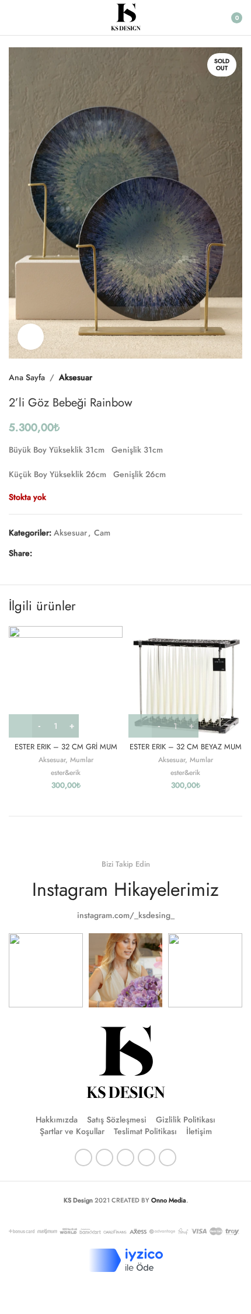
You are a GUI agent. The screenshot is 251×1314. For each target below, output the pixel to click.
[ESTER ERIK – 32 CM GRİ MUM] (66, 682)
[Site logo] (125, 16)
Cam (102, 532)
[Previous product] (207, 377)
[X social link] (53, 553)
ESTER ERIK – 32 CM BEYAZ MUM (186, 747)
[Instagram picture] (46, 970)
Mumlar (81, 759)
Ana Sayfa (27, 377)
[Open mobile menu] (13, 17)
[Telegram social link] (95, 553)
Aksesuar (75, 377)
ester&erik (66, 772)
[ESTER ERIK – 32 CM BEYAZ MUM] (185, 682)
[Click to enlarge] (31, 337)
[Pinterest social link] (67, 553)
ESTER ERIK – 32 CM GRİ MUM (66, 747)
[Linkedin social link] (81, 553)
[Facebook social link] (39, 553)
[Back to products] (221, 377)
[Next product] (235, 377)
